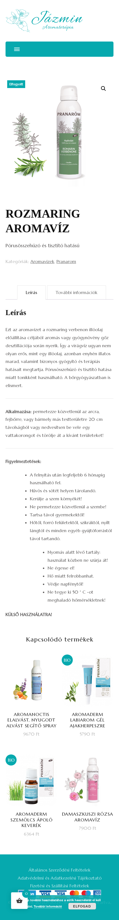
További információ (48, 906)
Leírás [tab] (31, 292)
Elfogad (82, 906)
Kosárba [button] (35, 705)
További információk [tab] (76, 292)
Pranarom (66, 261)
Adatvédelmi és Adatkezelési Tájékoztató (60, 878)
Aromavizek (42, 261)
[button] (103, 89)
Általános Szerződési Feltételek (59, 870)
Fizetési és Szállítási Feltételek (59, 885)
